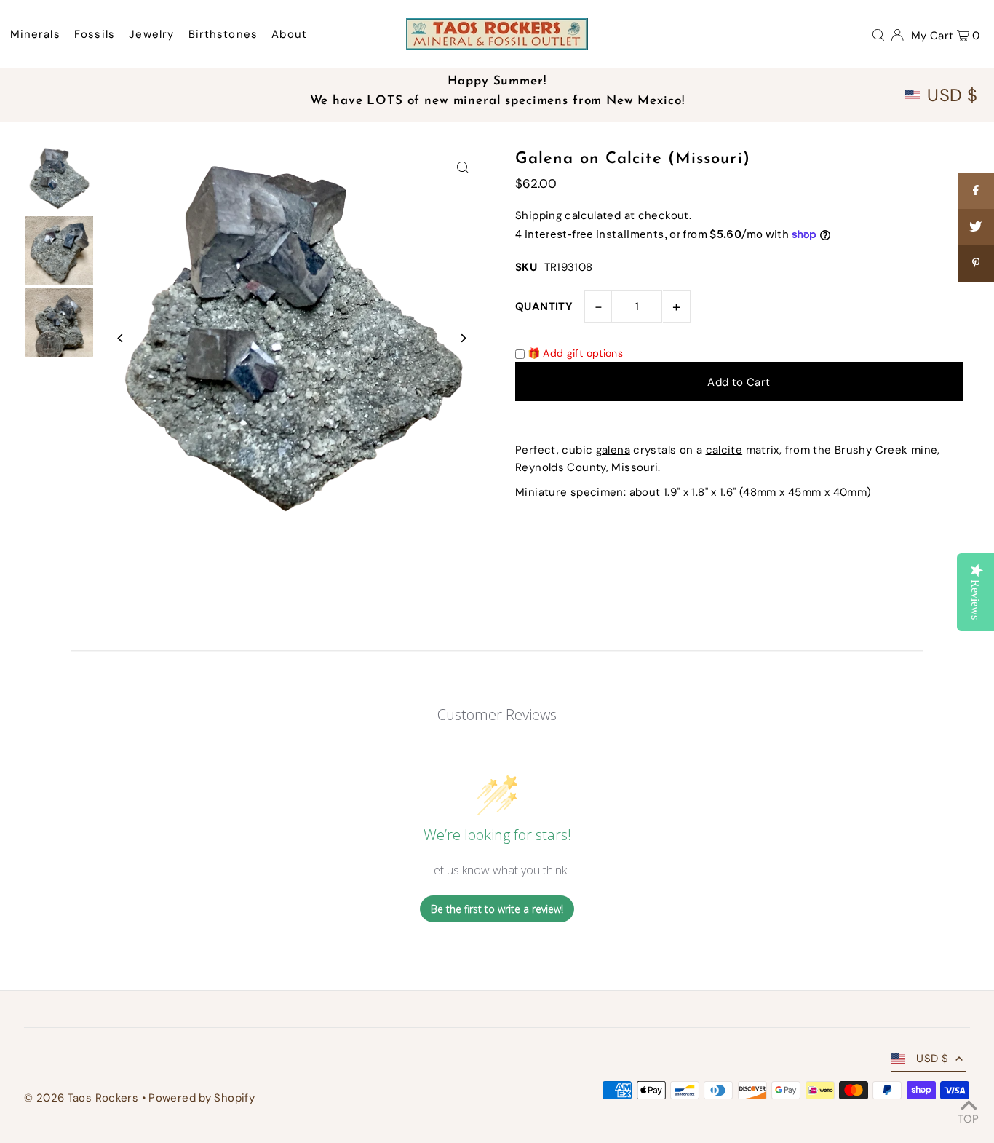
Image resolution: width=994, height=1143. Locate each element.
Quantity (544, 306)
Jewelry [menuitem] (151, 34)
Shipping (538, 215)
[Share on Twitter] (976, 227)
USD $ (952, 95)
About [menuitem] (289, 34)
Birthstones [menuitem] (223, 34)
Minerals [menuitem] (35, 34)
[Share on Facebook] (976, 191)
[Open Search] (878, 34)
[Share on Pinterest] (976, 263)
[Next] (462, 338)
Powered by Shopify (201, 1098)
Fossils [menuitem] (94, 34)
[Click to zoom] (462, 167)
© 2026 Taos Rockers (81, 1098)
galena (613, 450)
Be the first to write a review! (497, 909)
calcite (724, 450)
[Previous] (120, 338)
